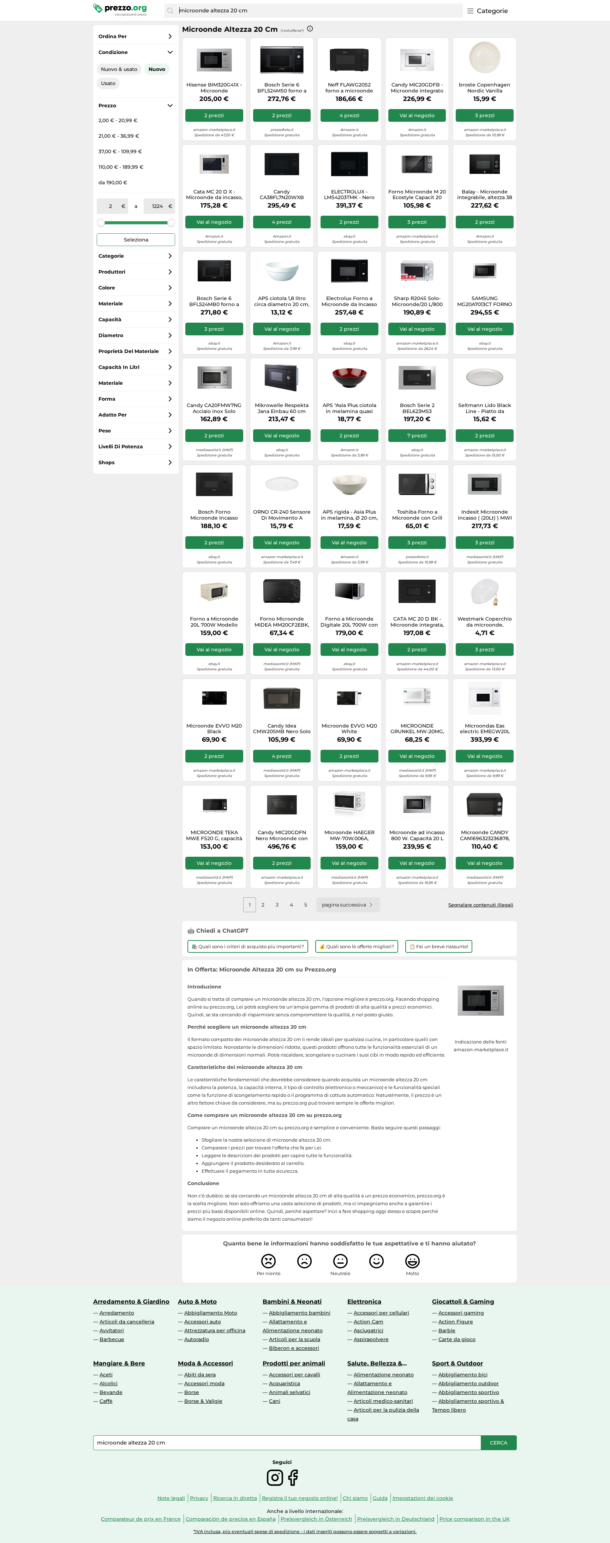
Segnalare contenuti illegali (480, 905)
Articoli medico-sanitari (383, 1401)
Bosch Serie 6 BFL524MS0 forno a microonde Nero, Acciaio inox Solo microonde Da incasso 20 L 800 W (281, 88)
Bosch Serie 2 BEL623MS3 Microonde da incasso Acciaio (417, 408)
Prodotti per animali (294, 1363)
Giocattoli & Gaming (463, 1301)
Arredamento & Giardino (131, 1301)
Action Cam (368, 1321)
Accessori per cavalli (294, 1374)
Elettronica (364, 1301)
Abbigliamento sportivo (468, 1392)
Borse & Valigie (203, 1401)
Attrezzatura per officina (214, 1330)
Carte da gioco (457, 1339)
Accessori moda (204, 1383)
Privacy (199, 1498)
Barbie (446, 1330)
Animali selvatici (289, 1392)
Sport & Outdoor (457, 1363)
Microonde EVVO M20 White (349, 729)
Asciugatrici (368, 1330)
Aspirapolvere (371, 1339)
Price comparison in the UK (474, 1519)
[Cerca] (170, 11)
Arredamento (117, 1313)
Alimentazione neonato (384, 1374)
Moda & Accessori (205, 1363)
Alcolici (109, 1383)
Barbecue (112, 1339)
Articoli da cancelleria (127, 1321)
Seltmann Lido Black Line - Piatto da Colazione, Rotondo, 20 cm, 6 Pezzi (484, 408)
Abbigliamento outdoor (468, 1383)
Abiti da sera (200, 1374)
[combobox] (319, 11)
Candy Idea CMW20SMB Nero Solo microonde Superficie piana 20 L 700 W (282, 729)
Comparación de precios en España (231, 1519)
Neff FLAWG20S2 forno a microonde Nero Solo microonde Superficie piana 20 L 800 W (349, 88)
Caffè (106, 1401)
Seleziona (136, 240)
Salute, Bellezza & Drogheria (374, 1363)
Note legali (171, 1498)
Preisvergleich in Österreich (316, 1519)
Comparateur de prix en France (141, 1519)
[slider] (101, 222)
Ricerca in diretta (235, 1498)
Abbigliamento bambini (299, 1313)
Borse (191, 1392)
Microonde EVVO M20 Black (214, 729)
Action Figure (455, 1321)
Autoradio (196, 1339)
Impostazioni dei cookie (423, 1498)
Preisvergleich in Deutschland (396, 1519)
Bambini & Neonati (292, 1301)
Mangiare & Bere (119, 1363)
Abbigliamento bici (463, 1374)
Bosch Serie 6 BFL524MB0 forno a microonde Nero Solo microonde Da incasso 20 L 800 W (214, 301)
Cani (274, 1401)
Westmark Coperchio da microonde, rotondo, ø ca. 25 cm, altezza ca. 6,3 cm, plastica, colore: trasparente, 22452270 (485, 622)
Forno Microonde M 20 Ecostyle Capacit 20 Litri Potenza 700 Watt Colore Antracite (417, 195)
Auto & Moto (197, 1301)
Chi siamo (355, 1498)
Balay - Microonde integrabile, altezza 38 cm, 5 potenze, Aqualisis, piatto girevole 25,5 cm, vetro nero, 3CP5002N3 (484, 195)
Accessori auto (202, 1321)
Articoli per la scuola (294, 1339)
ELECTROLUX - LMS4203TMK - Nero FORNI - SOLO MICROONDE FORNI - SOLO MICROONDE (349, 195)
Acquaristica (284, 1383)
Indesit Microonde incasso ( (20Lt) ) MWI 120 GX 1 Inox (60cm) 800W (485, 515)
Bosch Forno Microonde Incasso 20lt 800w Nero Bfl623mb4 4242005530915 (214, 515)
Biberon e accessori (294, 1348)
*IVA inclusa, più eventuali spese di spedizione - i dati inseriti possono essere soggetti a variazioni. (305, 1531)
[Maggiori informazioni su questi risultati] (310, 28)
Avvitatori (112, 1330)
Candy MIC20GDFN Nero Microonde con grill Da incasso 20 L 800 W (282, 836)
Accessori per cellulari (381, 1313)
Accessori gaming (461, 1313)
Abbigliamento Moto (210, 1313)
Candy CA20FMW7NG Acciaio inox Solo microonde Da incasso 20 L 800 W (214, 408)
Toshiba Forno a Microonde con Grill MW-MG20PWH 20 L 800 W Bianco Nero (417, 515)
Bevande (111, 1392)
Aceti (106, 1374)
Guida (380, 1498)
